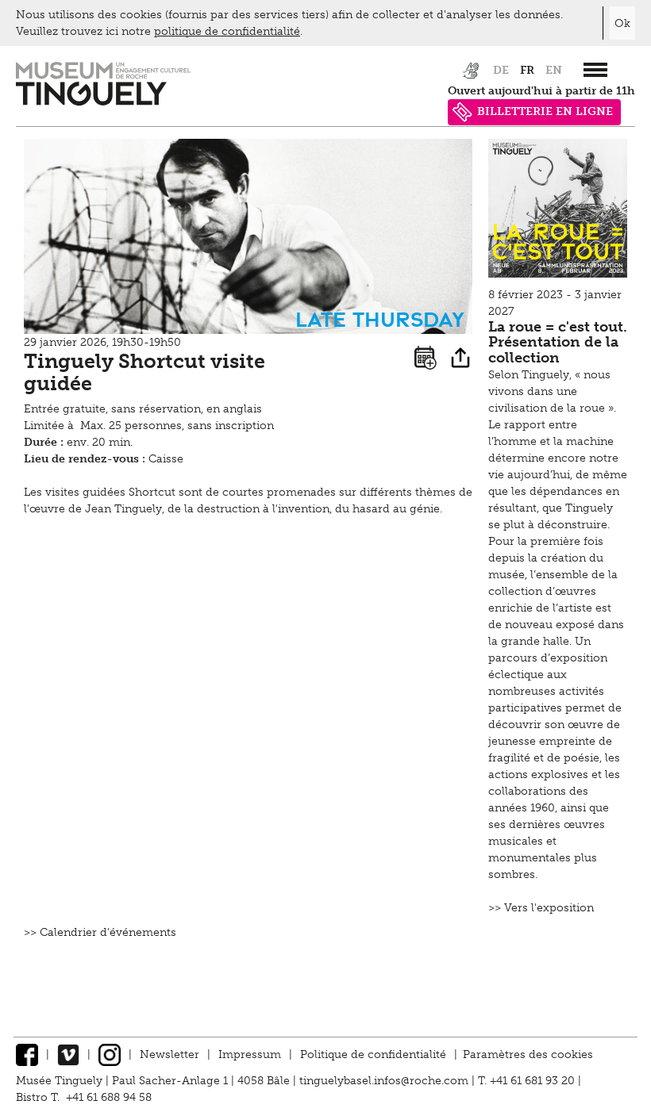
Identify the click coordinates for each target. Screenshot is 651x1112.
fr (527, 70)
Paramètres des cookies (528, 1054)
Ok (622, 23)
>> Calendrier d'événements (100, 932)
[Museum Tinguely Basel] (103, 102)
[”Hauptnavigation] (595, 70)
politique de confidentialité (227, 31)
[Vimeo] (68, 1054)
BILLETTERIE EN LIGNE (545, 111)
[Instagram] (109, 1054)
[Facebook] (27, 1054)
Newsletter (169, 1054)
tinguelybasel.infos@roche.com (385, 1080)
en (553, 70)
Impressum (249, 1054)
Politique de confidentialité (373, 1054)
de (501, 70)
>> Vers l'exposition (541, 908)
